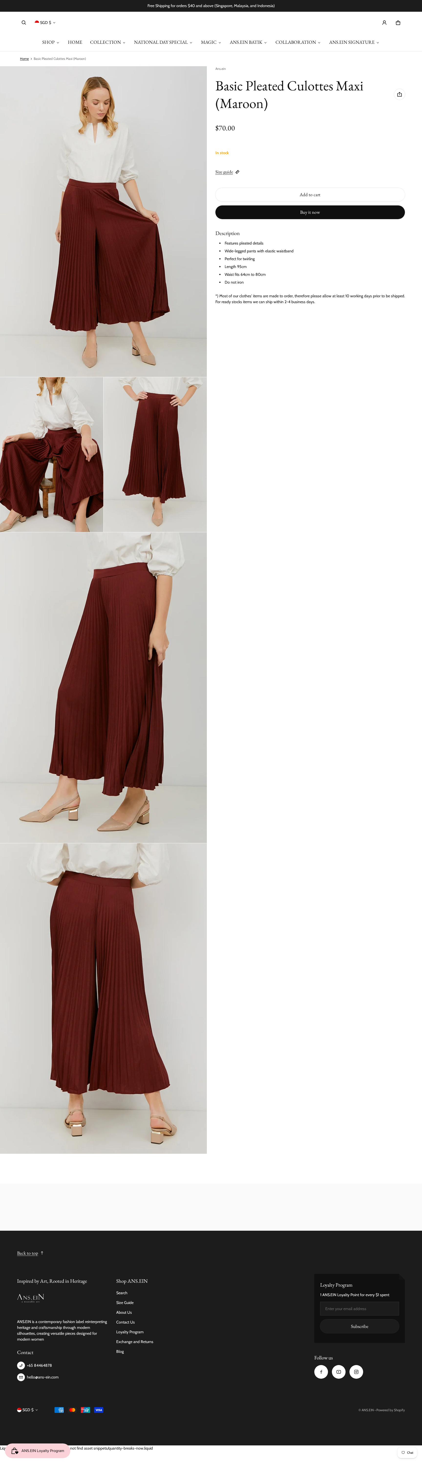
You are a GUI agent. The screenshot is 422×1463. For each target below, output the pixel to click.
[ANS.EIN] (211, 23)
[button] (24, 23)
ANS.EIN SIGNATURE (352, 42)
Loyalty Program (130, 1332)
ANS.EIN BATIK (246, 42)
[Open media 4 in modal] (155, 454)
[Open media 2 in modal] (103, 221)
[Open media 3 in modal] (51, 454)
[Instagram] (356, 1372)
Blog (120, 1351)
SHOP (48, 42)
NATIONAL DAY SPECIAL (161, 42)
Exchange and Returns (134, 1341)
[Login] (384, 23)
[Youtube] (339, 1372)
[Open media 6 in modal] (103, 998)
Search (121, 1293)
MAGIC (209, 42)
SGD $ (45, 22)
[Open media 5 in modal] (103, 687)
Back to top (27, 1253)
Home (24, 59)
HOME (75, 42)
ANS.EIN (368, 1410)
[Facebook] (321, 1372)
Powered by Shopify (390, 1410)
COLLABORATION (295, 42)
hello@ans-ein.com (43, 1377)
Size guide (224, 172)
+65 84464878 (39, 1365)
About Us (124, 1312)
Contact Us (125, 1322)
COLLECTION (105, 42)
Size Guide (125, 1302)
